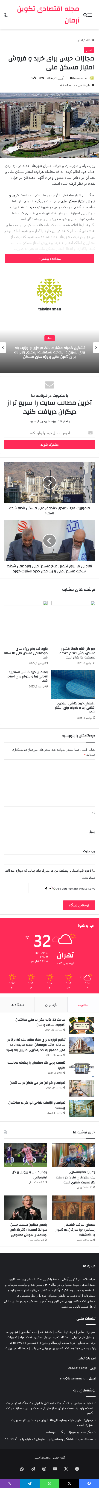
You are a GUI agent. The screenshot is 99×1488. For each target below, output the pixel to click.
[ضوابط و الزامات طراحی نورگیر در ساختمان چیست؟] (81, 1108)
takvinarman (80, 78)
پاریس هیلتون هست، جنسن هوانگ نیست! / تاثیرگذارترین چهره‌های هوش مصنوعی (28, 1230)
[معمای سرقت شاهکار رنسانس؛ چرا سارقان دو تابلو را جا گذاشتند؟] (73, 1207)
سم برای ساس (87, 1332)
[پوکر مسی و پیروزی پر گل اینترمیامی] (25, 1155)
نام (93, 812)
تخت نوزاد (26, 1337)
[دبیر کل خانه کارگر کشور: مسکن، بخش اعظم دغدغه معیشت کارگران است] (73, 622)
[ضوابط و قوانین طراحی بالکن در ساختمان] (81, 1088)
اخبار (80, 40)
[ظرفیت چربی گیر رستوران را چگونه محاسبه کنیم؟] (81, 1068)
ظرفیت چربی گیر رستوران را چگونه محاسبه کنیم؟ (36, 1065)
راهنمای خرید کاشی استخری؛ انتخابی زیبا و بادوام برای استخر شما (75, 707)
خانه (88, 40)
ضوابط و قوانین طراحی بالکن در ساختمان (37, 1083)
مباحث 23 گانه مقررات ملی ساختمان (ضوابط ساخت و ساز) (40, 1022)
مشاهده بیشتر (51, 258)
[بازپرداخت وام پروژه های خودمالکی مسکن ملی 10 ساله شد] (26, 622)
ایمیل (92, 831)
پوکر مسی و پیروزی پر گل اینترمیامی (29, 1174)
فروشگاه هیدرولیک (16, 1348)
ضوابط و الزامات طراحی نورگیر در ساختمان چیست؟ (36, 1105)
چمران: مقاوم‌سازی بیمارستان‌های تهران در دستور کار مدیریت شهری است (75, 1177)
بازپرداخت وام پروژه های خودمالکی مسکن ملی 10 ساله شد (26, 653)
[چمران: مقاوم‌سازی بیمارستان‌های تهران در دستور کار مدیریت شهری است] (73, 1155)
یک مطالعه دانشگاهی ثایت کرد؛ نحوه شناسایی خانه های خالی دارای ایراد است (49, 352)
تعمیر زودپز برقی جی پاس (47, 1348)
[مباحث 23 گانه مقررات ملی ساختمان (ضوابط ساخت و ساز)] (81, 1025)
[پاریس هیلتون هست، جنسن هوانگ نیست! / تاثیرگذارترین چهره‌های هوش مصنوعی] (25, 1207)
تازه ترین (51, 1004)
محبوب (83, 1004)
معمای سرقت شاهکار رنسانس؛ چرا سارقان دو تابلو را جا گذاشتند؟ (75, 1230)
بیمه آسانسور (29, 1332)
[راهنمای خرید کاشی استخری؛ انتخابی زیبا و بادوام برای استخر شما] (73, 684)
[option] (49, 347)
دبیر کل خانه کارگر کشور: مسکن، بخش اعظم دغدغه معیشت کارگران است (77, 653)
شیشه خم (46, 1332)
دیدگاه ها (17, 1004)
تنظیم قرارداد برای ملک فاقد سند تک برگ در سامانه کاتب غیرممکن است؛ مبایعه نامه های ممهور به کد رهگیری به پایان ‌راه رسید (35, 1045)
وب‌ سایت (89, 851)
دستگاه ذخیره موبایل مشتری (52, 1337)
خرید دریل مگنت (65, 1332)
